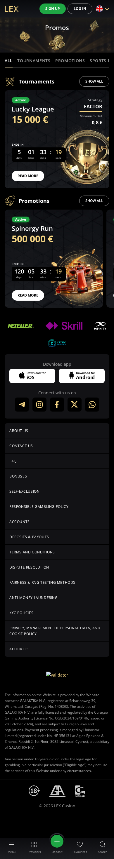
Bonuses (18, 476)
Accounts (19, 521)
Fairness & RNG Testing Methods (42, 582)
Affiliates (19, 649)
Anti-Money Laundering (33, 597)
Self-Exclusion (24, 491)
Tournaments (34, 60)
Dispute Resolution (29, 567)
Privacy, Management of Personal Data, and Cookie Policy (55, 630)
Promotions (70, 60)
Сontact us (21, 445)
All (9, 60)
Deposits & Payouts (29, 536)
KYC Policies (21, 612)
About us (18, 430)
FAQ (13, 461)
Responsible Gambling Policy (38, 506)
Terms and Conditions (32, 552)
